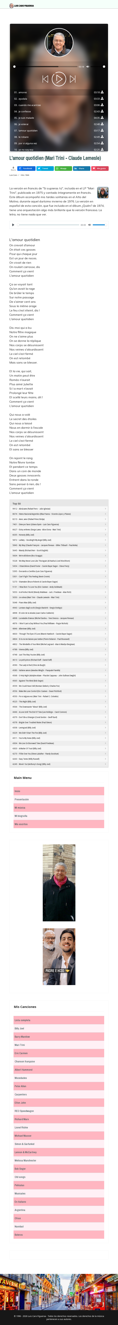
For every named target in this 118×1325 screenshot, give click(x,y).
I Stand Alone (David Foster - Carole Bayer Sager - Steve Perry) (44, 566)
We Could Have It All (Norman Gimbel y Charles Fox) (39, 686)
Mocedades (21, 1078)
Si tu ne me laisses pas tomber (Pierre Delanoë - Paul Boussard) (44, 639)
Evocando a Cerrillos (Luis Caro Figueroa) (35, 571)
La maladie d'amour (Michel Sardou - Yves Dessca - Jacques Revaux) (46, 618)
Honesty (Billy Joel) (26, 535)
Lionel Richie (21, 1127)
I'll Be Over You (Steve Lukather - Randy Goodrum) (39, 753)
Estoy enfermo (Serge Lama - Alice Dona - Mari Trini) (40, 529)
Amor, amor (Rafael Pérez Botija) (32, 519)
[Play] (59, 79)
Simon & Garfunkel (24, 1144)
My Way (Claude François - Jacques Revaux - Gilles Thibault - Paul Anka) (48, 545)
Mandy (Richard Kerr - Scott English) (33, 550)
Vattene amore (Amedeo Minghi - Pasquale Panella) (39, 670)
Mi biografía (21, 816)
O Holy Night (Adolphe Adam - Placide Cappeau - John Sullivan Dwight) (47, 675)
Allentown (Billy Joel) (27, 628)
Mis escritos (21, 824)
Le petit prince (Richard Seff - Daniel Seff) (35, 660)
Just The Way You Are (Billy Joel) (32, 654)
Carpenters (21, 1094)
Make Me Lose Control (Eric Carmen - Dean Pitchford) (40, 691)
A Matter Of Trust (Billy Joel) (30, 748)
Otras (18, 1218)
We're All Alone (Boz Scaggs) (30, 555)
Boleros (19, 1235)
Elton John (20, 1103)
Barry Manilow (22, 1036)
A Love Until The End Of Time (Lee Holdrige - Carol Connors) (43, 712)
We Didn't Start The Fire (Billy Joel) (33, 733)
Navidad (19, 1226)
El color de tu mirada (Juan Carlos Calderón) (36, 613)
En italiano (20, 1202)
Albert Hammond (23, 1069)
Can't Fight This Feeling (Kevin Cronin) (34, 576)
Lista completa (22, 1020)
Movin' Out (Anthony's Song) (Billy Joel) (34, 764)
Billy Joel (19, 1028)
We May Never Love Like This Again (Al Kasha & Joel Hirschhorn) (44, 561)
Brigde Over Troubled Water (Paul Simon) (35, 722)
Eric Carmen (21, 1053)
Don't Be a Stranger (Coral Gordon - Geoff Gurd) (38, 717)
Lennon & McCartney (26, 1152)
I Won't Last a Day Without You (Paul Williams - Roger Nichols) (43, 623)
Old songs (20, 1177)
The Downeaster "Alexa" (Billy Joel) (33, 706)
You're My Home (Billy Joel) (29, 738)
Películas (19, 1185)
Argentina (20, 1210)
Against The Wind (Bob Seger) (31, 680)
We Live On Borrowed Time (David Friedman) (36, 743)
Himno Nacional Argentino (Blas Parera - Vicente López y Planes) (45, 514)
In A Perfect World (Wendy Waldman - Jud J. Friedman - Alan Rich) (45, 592)
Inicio (17, 791)
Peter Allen (20, 1086)
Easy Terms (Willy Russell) (29, 759)
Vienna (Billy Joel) (26, 649)
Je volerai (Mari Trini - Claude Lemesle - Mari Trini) (39, 597)
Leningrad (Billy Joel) (27, 727)
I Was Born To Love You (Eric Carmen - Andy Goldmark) (40, 587)
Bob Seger (20, 1169)
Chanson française (25, 1061)
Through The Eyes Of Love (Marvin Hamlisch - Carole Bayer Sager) (45, 634)
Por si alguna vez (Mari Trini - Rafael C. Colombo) (38, 696)
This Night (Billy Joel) (27, 701)
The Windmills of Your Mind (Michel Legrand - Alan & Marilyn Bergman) (47, 644)
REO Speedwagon (24, 1111)
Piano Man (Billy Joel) (27, 602)
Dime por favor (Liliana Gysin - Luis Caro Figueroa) (39, 524)
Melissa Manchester (25, 1160)
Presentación (22, 799)
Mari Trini (20, 1045)
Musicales (20, 1193)
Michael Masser (23, 1136)
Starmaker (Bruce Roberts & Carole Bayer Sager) (38, 581)
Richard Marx (22, 1119)
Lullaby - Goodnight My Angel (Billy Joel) (35, 540)
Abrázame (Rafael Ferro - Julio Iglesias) (34, 508)
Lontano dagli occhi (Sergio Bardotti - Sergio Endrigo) (40, 607)
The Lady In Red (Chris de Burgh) (32, 665)
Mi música (20, 807)
